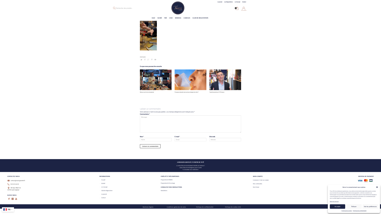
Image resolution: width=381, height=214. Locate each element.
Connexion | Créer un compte (261, 180)
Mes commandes (257, 184)
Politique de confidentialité (359, 210)
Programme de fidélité (167, 180)
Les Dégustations (228, 1)
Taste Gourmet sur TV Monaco (216, 92)
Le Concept (237, 1)
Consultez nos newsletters (171, 187)
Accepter (337, 206)
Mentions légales (148, 207)
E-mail (177, 136)
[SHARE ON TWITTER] (141, 59)
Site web (212, 136)
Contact (244, 1)
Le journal (219, 1)
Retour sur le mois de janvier (147, 92)
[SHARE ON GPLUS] (148, 59)
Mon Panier (256, 187)
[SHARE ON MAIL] (155, 59)
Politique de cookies (347, 210)
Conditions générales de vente (176, 207)
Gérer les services (334, 201)
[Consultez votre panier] (237, 9)
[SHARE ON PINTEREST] (151, 59)
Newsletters (164, 190)
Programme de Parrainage (168, 183)
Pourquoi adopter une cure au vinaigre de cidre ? (187, 92)
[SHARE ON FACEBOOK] (144, 59)
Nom (142, 136)
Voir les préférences (370, 206)
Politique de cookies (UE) (233, 207)
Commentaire (145, 114)
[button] (377, 187)
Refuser (353, 206)
